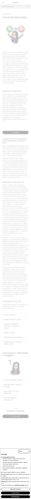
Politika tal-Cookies (20, 485)
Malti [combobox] (20, 451)
